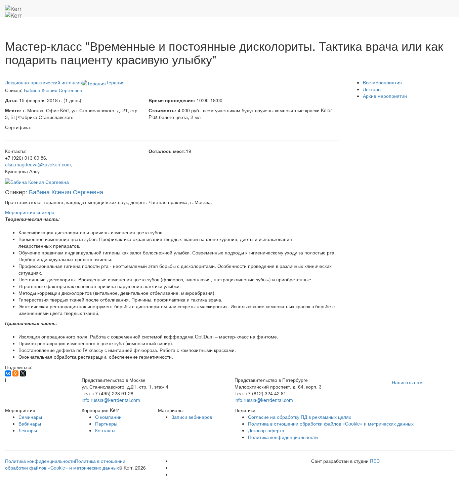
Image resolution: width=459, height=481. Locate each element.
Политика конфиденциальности (283, 437)
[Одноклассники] (15, 373)
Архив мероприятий (385, 95)
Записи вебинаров (191, 416)
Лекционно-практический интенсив (43, 82)
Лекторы (372, 89)
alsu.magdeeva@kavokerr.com (38, 164)
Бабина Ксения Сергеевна (53, 90)
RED (375, 460)
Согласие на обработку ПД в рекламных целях (299, 416)
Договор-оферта (266, 430)
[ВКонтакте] (8, 373)
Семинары (30, 416)
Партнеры (106, 423)
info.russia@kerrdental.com (111, 400)
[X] (23, 373)
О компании (108, 416)
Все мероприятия (382, 82)
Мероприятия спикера (29, 212)
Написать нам (407, 382)
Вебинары (29, 423)
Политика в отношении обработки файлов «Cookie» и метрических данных (331, 423)
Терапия (115, 82)
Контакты (105, 430)
